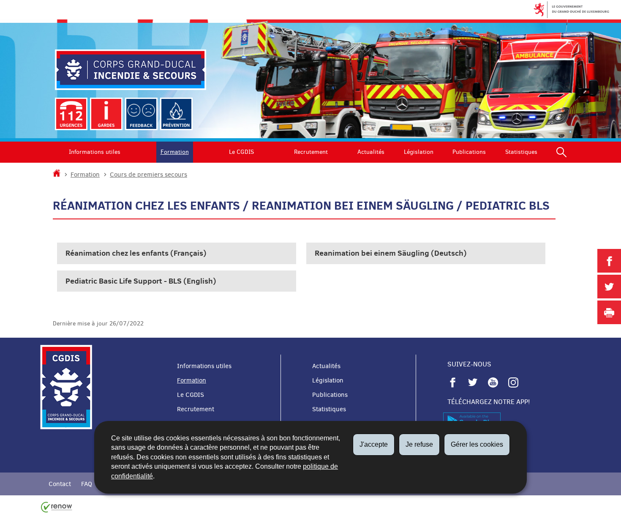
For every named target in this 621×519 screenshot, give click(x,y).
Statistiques (521, 152)
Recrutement (311, 152)
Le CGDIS (241, 152)
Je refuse (419, 444)
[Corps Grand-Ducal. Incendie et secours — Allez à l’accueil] (130, 69)
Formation (175, 152)
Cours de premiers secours (148, 174)
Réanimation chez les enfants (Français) (136, 253)
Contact (60, 484)
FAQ (86, 484)
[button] (561, 152)
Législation (418, 152)
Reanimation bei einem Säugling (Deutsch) (391, 253)
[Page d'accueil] (56, 174)
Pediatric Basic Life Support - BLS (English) (140, 281)
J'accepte (374, 444)
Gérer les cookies (477, 444)
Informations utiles (94, 152)
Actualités (370, 152)
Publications (469, 152)
